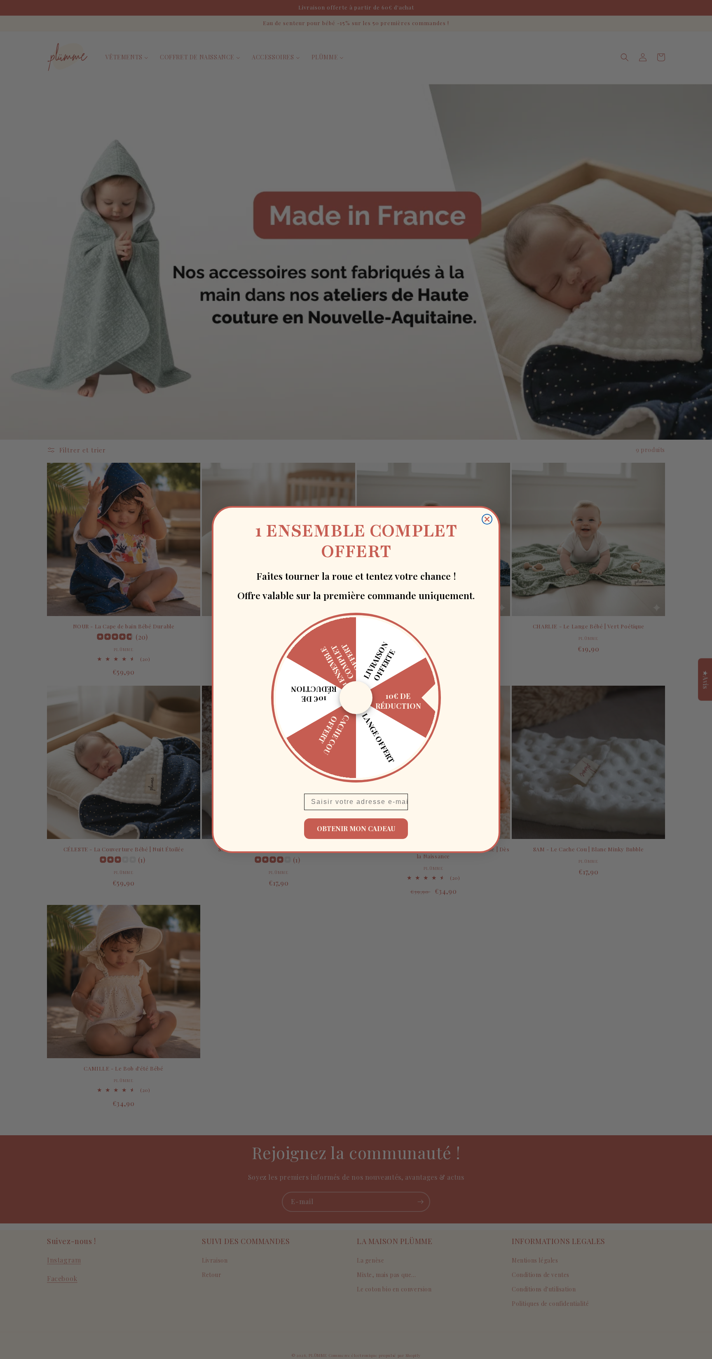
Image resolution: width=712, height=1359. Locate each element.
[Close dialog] (487, 519)
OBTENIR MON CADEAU (356, 828)
